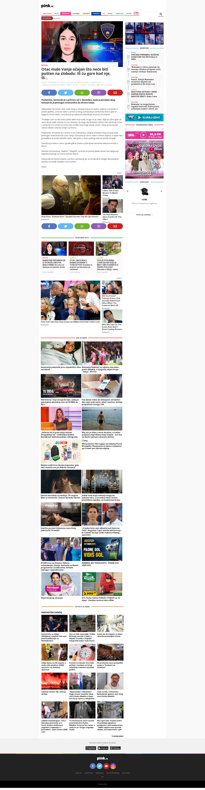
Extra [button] (128, 13)
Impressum (99, 773)
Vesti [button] (56, 13)
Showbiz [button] (76, 13)
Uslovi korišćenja (112, 773)
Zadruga (65, 13)
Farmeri (96, 13)
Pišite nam (126, 773)
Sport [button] (110, 13)
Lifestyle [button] (119, 13)
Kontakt (78, 773)
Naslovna (47, 13)
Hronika (86, 13)
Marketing (89, 773)
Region (44, 65)
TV (103, 13)
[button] (44, 253)
